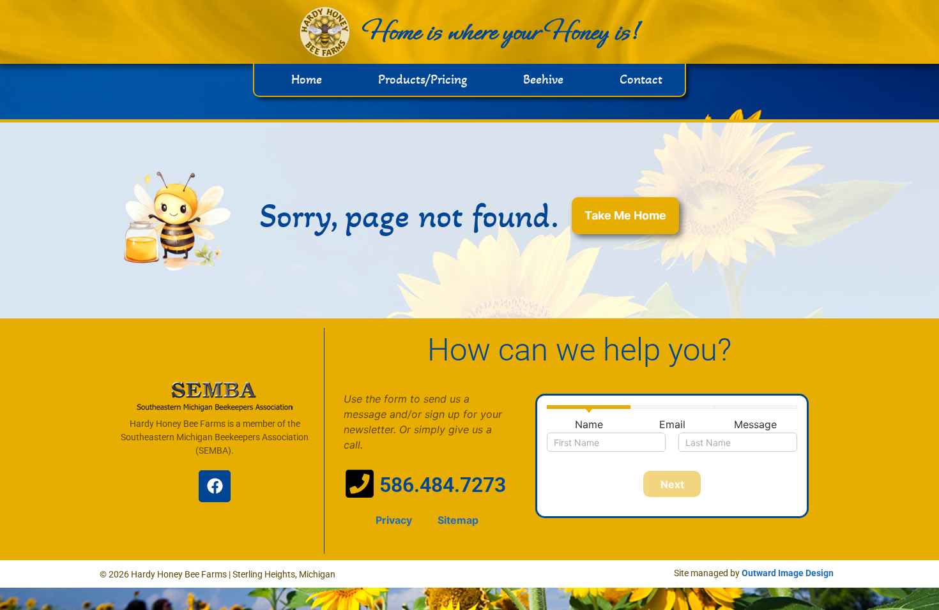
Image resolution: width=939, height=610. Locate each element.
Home (306, 79)
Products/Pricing (422, 79)
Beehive (543, 79)
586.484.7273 (442, 485)
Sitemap (458, 520)
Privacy (394, 520)
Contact (641, 79)
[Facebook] (215, 486)
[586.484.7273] (360, 484)
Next (672, 484)
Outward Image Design (788, 573)
